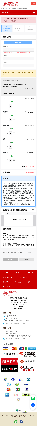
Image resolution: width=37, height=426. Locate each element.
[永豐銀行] (27, 353)
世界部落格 (6, 286)
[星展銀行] (9, 368)
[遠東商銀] (27, 361)
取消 (26, 260)
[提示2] (14, 348)
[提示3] (22, 348)
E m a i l (5, 62)
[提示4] (31, 348)
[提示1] (5, 348)
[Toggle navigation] (33, 3)
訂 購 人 (5, 55)
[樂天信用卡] (27, 368)
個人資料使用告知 (8, 277)
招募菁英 (6, 282)
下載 (33, 210)
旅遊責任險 (23, 277)
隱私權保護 (18, 272)
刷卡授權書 (18, 282)
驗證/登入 (18, 42)
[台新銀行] (9, 361)
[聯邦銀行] (9, 353)
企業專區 (30, 272)
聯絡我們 (30, 282)
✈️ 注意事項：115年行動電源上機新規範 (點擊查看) (14, 8)
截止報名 (10, 260)
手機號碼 (5, 46)
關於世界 (6, 272)
